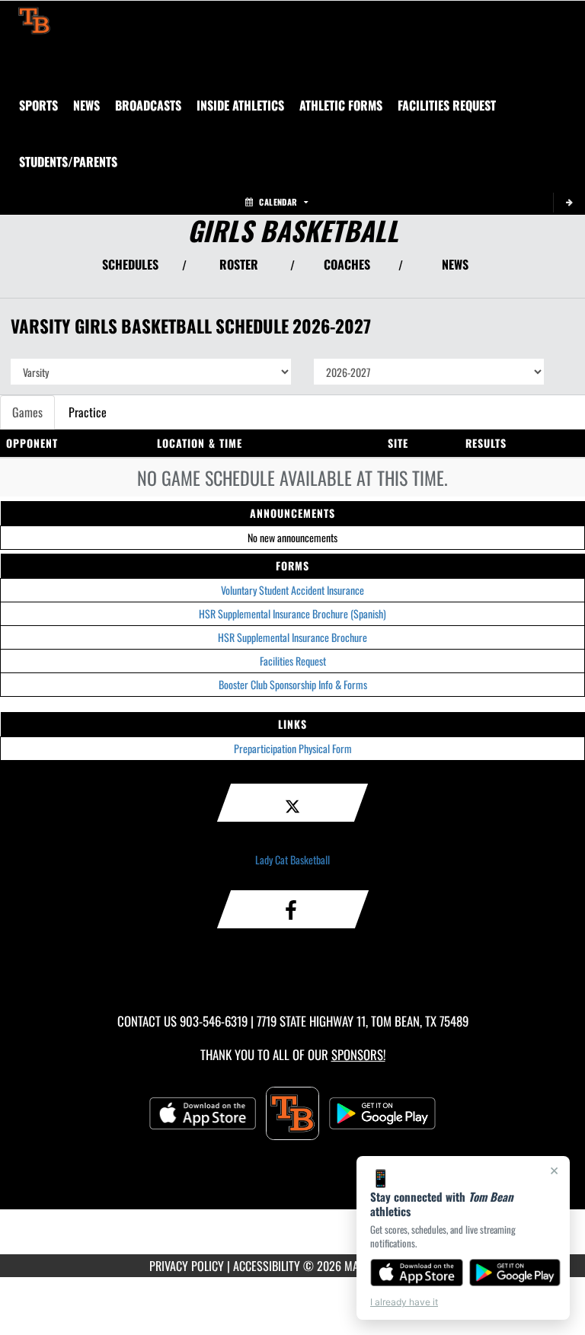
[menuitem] (86, 105)
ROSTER (238, 264)
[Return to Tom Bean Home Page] (34, 20)
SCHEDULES (130, 264)
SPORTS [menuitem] (38, 105)
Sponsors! (358, 1054)
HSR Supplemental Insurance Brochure (292, 637)
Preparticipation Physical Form (293, 748)
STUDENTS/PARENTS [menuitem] (68, 161)
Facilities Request (293, 661)
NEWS (455, 264)
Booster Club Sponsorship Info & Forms (293, 684)
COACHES (347, 264)
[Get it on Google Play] (515, 1272)
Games (27, 412)
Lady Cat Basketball (292, 859)
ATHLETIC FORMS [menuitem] (340, 105)
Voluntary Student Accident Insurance (292, 590)
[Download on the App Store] (416, 1272)
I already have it (404, 1302)
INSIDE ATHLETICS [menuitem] (240, 105)
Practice (88, 412)
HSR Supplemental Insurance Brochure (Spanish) (292, 613)
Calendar (278, 202)
